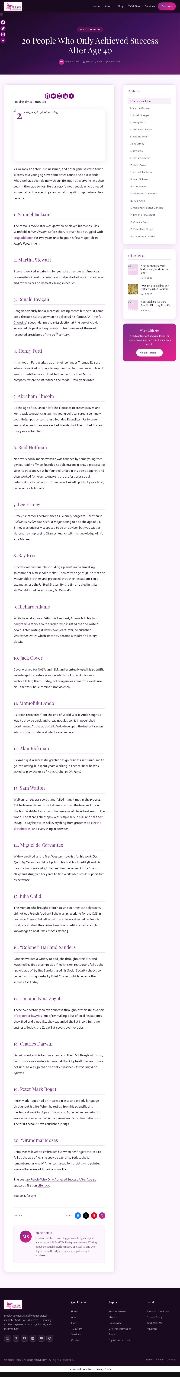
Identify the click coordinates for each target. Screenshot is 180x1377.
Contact (167, 6)
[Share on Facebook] (78, 1215)
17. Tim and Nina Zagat (142, 214)
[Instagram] (59, 96)
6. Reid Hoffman (139, 136)
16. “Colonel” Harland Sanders (146, 207)
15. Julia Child (137, 200)
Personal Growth (118, 1311)
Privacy (159, 1359)
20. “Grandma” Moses (142, 236)
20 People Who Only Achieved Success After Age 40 (61, 1179)
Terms (149, 1359)
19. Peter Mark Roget (141, 229)
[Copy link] (102, 1215)
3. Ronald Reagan (140, 115)
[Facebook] (47, 96)
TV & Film (134, 6)
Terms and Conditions (81, 1369)
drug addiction (23, 238)
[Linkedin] (65, 96)
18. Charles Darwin (140, 222)
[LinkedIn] (33, 1338)
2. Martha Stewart (140, 108)
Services (150, 6)
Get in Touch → (149, 352)
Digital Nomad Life (119, 1340)
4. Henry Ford (137, 122)
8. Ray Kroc (136, 150)
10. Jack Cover (138, 165)
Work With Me (154, 1322)
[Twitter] (53, 96)
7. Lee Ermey (137, 143)
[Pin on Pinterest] (94, 1215)
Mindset (113, 1317)
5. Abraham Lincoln (141, 129)
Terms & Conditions (158, 1311)
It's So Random (90, 29)
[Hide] (1, 46)
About (109, 6)
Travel (112, 1334)
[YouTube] (41, 1338)
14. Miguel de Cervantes (143, 193)
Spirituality (115, 1322)
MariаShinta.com (35, 1360)
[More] (71, 96)
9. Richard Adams (140, 157)
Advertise (152, 1328)
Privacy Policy (154, 1317)
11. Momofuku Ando (141, 172)
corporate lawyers (29, 1016)
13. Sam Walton (138, 186)
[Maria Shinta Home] (13, 6)
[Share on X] (86, 1215)
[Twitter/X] (16, 1338)
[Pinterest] (49, 1338)
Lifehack (43, 1185)
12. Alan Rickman (139, 179)
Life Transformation (120, 1328)
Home (96, 6)
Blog (120, 6)
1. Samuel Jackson (140, 101)
